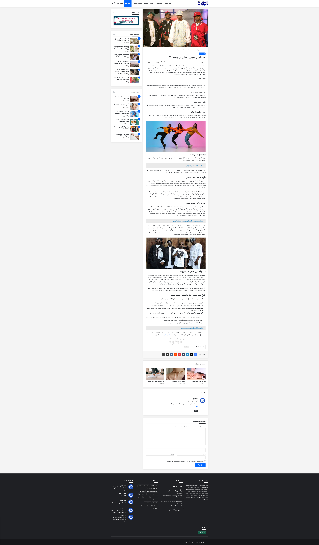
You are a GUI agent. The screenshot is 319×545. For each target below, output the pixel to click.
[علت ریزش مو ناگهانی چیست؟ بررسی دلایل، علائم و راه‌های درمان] (134, 80)
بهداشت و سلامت (149, 3)
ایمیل (204, 454)
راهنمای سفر (142, 491)
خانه (203, 50)
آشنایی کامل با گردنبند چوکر (178, 381)
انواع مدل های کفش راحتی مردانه (156, 381)
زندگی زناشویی (142, 494)
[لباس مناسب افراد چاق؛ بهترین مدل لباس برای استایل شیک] (134, 57)
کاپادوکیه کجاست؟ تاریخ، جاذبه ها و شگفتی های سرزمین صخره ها (121, 63)
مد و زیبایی (127, 3)
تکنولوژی (140, 485)
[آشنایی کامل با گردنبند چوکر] (175, 374)
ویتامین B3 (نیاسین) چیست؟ (121, 127)
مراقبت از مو (147, 502)
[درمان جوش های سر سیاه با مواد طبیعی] (134, 99)
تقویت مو (146, 485)
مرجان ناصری (123, 509)
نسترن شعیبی (123, 500)
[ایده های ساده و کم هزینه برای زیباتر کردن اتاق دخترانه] (134, 41)
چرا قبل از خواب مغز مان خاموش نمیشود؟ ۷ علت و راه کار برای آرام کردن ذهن (122, 71)
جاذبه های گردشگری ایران (152, 488)
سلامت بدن (145, 497)
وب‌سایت (172, 454)
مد (183, 230)
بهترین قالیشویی (154, 485)
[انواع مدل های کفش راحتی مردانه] (155, 374)
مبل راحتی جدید (201, 532)
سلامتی (139, 497)
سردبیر (203, 62)
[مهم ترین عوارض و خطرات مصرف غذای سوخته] (134, 122)
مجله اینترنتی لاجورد (166, 335)
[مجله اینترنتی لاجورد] (203, 3)
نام (204, 447)
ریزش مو (149, 494)
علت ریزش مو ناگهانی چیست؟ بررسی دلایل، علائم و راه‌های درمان (121, 79)
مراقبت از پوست (154, 505)
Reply (196, 411)
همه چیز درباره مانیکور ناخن (199, 381)
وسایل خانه (155, 508)
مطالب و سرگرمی (138, 3)
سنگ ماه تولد (154, 500)
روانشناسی (155, 494)
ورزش (142, 505)
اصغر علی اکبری (122, 493)
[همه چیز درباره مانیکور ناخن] (196, 374)
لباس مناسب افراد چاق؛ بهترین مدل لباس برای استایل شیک (121, 55)
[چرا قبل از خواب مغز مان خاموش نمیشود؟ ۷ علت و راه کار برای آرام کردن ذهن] (134, 72)
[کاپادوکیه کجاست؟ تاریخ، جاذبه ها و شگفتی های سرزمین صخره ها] (134, 64)
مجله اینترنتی (168, 3)
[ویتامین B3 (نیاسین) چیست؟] (134, 129)
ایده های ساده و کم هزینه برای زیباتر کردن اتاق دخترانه (121, 40)
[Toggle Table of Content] (204, 83)
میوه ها (147, 505)
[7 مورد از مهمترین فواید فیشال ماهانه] (134, 106)
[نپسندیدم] (192, 406)
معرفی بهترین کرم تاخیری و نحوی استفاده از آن (122, 135)
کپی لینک (186, 347)
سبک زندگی (159, 3)
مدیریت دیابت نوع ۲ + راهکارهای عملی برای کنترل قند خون (122, 113)
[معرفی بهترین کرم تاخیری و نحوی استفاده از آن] (134, 137)
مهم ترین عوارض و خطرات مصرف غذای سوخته (122, 120)
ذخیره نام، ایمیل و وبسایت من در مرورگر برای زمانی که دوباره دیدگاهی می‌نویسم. (185, 461)
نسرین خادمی (122, 516)
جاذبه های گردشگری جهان (152, 491)
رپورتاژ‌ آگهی (120, 3)
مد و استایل (154, 502)
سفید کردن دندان (153, 497)
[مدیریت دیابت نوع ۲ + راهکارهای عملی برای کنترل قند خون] (134, 114)
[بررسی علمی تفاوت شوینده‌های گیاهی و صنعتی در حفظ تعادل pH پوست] (134, 49)
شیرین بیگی (123, 485)
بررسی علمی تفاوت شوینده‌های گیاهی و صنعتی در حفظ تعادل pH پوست (121, 48)
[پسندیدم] (197, 406)
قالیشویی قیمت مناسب (145, 500)
